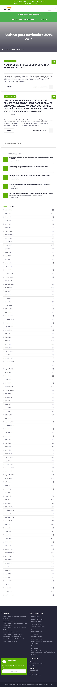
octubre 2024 (29, 280)
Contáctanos (14, 671)
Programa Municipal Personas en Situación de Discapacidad (14, 628)
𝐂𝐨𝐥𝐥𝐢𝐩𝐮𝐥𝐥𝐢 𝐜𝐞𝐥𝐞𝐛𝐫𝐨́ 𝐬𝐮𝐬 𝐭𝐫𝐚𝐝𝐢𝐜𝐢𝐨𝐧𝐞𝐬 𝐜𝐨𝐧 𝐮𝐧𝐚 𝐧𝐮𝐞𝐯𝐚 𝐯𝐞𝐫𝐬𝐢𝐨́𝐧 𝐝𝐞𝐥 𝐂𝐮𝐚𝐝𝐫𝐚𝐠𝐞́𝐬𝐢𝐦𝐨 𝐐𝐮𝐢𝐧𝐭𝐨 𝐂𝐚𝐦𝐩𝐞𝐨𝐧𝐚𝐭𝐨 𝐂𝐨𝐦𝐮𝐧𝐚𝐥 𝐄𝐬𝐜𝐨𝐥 (28, 167)
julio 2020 (29, 439)
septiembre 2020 (29, 432)
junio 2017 (29, 570)
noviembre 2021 (29, 390)
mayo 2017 (29, 574)
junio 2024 (29, 294)
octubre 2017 (29, 556)
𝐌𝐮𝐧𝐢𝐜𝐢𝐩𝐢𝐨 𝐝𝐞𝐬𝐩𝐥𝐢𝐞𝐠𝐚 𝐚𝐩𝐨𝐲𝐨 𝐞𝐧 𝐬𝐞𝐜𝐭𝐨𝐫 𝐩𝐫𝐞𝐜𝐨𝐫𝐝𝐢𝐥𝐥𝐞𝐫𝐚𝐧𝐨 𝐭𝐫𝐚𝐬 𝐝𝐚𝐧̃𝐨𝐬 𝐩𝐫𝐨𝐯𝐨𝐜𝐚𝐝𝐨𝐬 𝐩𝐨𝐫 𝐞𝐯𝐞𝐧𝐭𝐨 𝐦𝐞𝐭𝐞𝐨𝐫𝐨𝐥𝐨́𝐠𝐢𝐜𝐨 (29, 185)
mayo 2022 (29, 379)
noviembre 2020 (29, 425)
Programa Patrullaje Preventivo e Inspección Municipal (14, 617)
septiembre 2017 (29, 559)
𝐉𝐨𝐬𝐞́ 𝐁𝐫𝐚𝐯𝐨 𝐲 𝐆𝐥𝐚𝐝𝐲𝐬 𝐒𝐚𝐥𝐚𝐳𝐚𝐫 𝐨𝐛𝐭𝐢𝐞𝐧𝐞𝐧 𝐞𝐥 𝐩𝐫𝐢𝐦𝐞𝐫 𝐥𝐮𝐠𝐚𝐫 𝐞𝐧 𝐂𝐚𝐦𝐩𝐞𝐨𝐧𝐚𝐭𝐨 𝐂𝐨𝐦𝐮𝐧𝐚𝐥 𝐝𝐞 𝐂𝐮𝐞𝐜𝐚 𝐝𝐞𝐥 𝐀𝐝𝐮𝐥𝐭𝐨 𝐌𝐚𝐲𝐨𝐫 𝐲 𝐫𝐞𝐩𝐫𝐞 (31, 194)
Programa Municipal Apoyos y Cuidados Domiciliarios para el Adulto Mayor (13, 635)
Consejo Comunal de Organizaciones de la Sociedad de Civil (42, 642)
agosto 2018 (29, 521)
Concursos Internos (36, 624)
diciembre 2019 (29, 464)
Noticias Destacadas (11, 61)
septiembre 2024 (29, 284)
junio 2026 (29, 217)
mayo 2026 (29, 220)
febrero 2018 (29, 542)
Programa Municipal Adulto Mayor (12, 632)
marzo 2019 (29, 496)
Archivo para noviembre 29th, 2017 (14, 49)
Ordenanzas (34, 634)
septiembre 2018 (29, 517)
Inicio (2, 49)
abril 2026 (29, 224)
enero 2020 (29, 460)
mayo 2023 (29, 340)
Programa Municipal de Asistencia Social (13, 638)
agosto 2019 (29, 478)
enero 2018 (29, 545)
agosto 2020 (29, 436)
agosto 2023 (29, 330)
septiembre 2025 (29, 241)
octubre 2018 (29, 513)
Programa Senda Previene (9, 621)
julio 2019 (29, 482)
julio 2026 (29, 213)
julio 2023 (29, 333)
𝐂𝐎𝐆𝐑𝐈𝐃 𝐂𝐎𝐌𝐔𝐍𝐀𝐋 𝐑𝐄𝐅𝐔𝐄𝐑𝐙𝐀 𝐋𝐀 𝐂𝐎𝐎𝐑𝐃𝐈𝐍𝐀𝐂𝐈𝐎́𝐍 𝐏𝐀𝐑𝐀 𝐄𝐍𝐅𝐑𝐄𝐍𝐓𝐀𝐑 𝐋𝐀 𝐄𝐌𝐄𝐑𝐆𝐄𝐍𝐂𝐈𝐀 (30, 176)
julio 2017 (29, 566)
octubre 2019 (29, 471)
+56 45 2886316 (16, 3)
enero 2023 (29, 354)
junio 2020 (29, 443)
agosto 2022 (29, 372)
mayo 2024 (29, 298)
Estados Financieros (36, 639)
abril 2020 (29, 450)
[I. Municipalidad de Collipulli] (7, 8)
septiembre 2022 (29, 369)
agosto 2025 (29, 245)
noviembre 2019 (29, 468)
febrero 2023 (29, 351)
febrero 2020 (29, 457)
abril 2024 (29, 301)
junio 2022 (29, 376)
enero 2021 (29, 418)
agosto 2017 (29, 563)
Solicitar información (29, 14)
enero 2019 (29, 503)
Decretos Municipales (37, 631)
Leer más (9, 86)
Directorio (34, 646)
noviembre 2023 (29, 319)
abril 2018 (29, 535)
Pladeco (43, 1)
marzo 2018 (29, 538)
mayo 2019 (29, 489)
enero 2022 (29, 383)
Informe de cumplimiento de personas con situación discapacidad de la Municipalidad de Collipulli (43, 652)
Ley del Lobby (43, 19)
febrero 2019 (29, 499)
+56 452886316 (34, 670)
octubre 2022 (29, 365)
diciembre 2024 (29, 273)
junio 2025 (29, 252)
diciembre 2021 (29, 386)
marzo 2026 (29, 227)
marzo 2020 (29, 453)
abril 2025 (29, 259)
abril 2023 (29, 344)
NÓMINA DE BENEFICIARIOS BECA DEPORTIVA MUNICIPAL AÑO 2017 (26, 66)
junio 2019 (29, 485)
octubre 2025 (29, 238)
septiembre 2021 (29, 393)
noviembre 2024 (29, 277)
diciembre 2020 (29, 422)
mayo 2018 (29, 531)
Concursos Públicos (36, 621)
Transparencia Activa (22, 19)
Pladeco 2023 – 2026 (37, 619)
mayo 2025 (29, 256)
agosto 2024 (29, 287)
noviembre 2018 (29, 510)
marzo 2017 (29, 581)
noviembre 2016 (29, 595)
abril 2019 (29, 492)
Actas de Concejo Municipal (38, 626)
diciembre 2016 (29, 591)
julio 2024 (29, 291)
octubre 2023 (29, 323)
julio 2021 (29, 400)
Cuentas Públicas (35, 616)
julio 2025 (29, 249)
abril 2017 (29, 577)
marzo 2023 (29, 347)
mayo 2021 (29, 407)
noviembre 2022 (29, 362)
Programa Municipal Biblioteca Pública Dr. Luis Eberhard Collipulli (15, 624)
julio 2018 (29, 524)
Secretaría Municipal (36, 636)
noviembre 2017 (29, 552)
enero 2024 (29, 312)
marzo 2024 (29, 305)
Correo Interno (35, 648)
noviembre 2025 (29, 234)
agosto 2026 (29, 210)
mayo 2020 (29, 446)
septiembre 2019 (29, 475)
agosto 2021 (29, 397)
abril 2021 (29, 411)
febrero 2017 (29, 584)
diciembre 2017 (29, 549)
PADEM (33, 629)
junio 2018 (29, 528)
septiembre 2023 (29, 326)
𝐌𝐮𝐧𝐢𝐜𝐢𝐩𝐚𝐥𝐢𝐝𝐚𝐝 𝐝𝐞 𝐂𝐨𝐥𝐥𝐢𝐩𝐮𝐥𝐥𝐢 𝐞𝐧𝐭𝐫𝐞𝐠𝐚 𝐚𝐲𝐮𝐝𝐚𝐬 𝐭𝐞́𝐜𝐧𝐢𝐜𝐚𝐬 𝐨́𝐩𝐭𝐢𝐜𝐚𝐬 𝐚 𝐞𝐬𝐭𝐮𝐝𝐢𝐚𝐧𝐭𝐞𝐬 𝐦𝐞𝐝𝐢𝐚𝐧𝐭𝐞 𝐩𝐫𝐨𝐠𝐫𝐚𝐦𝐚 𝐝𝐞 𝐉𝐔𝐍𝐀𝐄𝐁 (31, 158)
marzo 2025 (29, 263)
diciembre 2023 (29, 316)
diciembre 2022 (29, 358)
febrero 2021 (29, 415)
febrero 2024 (29, 309)
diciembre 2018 (29, 506)
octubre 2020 (29, 429)
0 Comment (12, 71)
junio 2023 (29, 337)
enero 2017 (29, 588)
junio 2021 (29, 404)
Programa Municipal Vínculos (10, 641)
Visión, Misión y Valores (34, 1)
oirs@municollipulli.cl (35, 675)
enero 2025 (29, 270)
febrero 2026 (29, 231)
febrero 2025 (29, 266)
